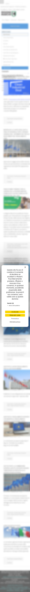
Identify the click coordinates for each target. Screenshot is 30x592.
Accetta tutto (15, 312)
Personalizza (15, 318)
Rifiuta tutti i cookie (15, 315)
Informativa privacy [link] (15, 322)
